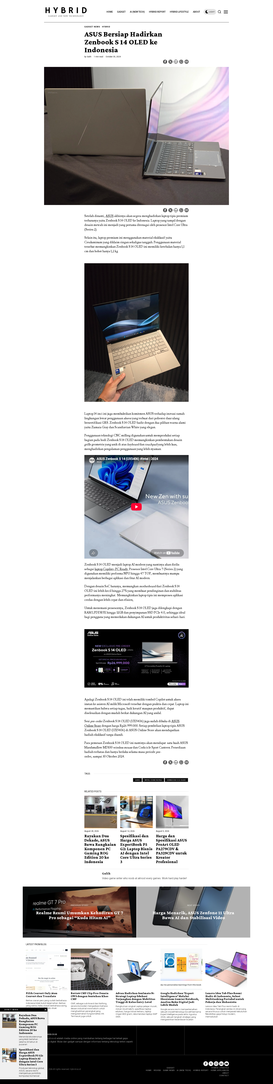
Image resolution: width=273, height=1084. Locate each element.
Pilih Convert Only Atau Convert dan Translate (41, 995)
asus (137, 780)
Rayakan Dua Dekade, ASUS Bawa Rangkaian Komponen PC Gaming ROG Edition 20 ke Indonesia (100, 849)
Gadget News (92, 27)
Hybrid (106, 27)
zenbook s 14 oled (176, 780)
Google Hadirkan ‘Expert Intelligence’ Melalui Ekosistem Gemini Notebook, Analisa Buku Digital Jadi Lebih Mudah (180, 999)
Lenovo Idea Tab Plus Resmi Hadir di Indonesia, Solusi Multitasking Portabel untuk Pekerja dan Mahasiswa (224, 997)
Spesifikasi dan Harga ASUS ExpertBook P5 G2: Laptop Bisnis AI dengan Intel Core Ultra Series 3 (136, 849)
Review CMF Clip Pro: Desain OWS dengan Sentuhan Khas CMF (90, 996)
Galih (89, 57)
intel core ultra (153, 780)
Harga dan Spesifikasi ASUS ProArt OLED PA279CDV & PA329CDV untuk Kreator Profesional (171, 849)
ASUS (110, 216)
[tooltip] (165, 62)
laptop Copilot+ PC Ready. (111, 569)
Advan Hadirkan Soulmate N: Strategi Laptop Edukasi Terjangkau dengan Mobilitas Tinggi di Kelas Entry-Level (135, 997)
